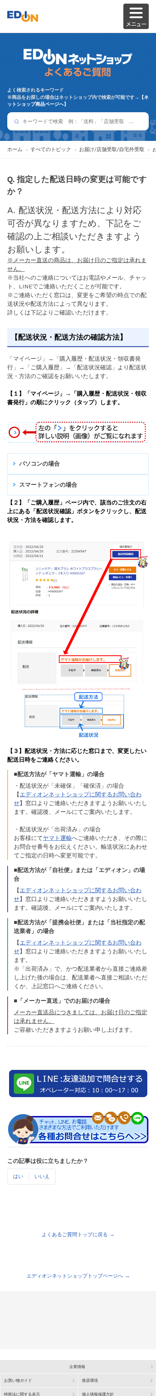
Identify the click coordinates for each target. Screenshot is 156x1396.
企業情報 (77, 1366)
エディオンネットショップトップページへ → (78, 1276)
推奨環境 (90, 1380)
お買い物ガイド (18, 1380)
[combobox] (78, 121)
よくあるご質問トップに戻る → (78, 1234)
